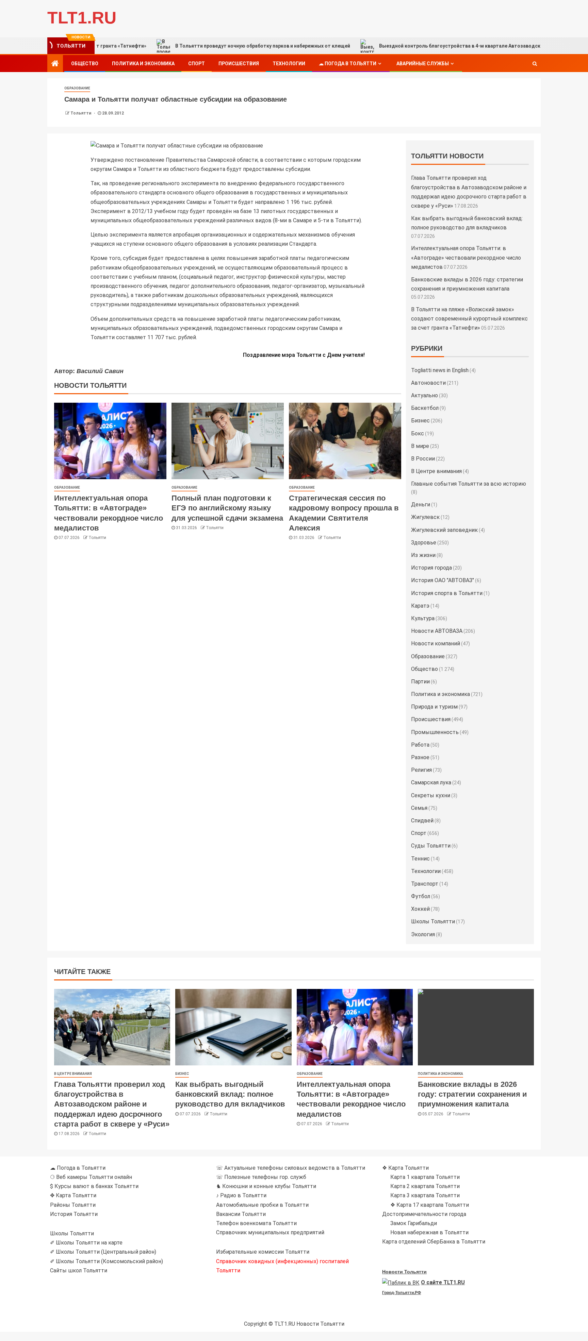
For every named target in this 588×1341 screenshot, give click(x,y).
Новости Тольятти (404, 1271)
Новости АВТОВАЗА (436, 631)
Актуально (424, 395)
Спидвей (422, 820)
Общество (84, 63)
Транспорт (424, 884)
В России (423, 458)
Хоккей (420, 909)
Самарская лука (431, 782)
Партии (420, 681)
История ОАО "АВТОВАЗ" (442, 580)
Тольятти (81, 113)
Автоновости (428, 383)
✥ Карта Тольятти (73, 1195)
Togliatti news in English (440, 370)
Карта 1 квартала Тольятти (425, 1177)
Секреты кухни (430, 795)
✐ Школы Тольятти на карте (86, 1242)
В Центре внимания (436, 471)
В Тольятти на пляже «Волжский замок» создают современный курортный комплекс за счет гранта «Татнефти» (469, 318)
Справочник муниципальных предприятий (270, 1232)
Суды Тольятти (431, 845)
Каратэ (420, 606)
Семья (419, 808)
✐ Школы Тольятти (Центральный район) (103, 1252)
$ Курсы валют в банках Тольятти (94, 1186)
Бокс (417, 433)
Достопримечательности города (424, 1214)
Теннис (420, 858)
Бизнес (420, 420)
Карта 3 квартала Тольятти (425, 1195)
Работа (420, 745)
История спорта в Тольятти (447, 593)
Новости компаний (435, 643)
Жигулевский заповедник (444, 530)
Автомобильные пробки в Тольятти (262, 1205)
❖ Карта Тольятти (405, 1168)
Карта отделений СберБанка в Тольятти (433, 1241)
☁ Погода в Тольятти (347, 63)
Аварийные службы (422, 63)
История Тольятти (74, 1214)
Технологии (289, 63)
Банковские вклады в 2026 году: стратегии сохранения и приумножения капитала (472, 1094)
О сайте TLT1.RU (443, 1282)
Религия (421, 770)
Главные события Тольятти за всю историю (468, 484)
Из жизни (423, 555)
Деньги (420, 504)
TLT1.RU (81, 17)
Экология (423, 934)
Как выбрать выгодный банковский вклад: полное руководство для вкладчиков (230, 1094)
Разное (420, 757)
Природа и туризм (434, 706)
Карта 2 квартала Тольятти (425, 1186)
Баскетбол (425, 408)
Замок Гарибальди (413, 1223)
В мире (420, 446)
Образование (77, 88)
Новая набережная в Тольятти (429, 1232)
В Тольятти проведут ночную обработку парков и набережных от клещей (218, 46)
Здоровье (423, 542)
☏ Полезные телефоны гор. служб (261, 1177)
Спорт (196, 63)
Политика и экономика (143, 63)
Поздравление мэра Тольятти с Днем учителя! (304, 355)
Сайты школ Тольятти (78, 1270)
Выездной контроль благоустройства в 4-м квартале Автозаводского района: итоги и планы (446, 46)
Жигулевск (425, 517)
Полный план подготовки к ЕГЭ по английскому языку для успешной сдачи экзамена (227, 508)
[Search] (534, 63)
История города (431, 567)
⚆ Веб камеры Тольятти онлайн (91, 1177)
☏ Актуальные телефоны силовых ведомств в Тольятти (290, 1168)
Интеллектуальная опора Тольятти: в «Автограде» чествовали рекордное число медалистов (466, 257)
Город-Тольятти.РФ (401, 1292)
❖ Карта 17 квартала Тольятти (429, 1205)
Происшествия (238, 63)
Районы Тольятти (73, 1205)
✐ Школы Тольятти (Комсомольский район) (106, 1261)
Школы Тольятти (433, 921)
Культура (423, 618)
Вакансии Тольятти (241, 1214)
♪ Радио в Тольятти (241, 1195)
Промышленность (435, 732)
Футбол (420, 896)
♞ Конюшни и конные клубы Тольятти (266, 1186)
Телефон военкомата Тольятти (256, 1223)
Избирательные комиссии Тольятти (262, 1252)
